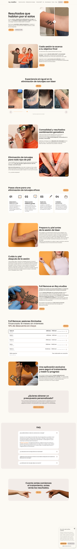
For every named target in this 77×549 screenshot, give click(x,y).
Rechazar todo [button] (71, 543)
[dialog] (67, 537)
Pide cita (11, 29)
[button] (31, 2)
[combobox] (74, 528)
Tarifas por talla (18, 29)
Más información (63, 541)
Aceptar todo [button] (63, 543)
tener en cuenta (24, 442)
